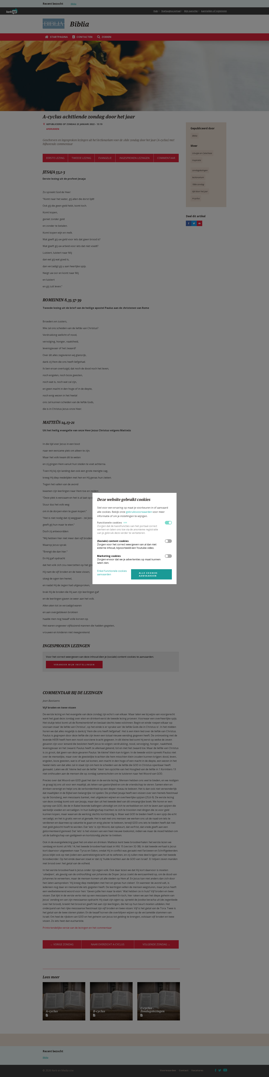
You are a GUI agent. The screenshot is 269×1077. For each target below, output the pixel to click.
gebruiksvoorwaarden (139, 512)
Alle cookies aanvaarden (148, 574)
